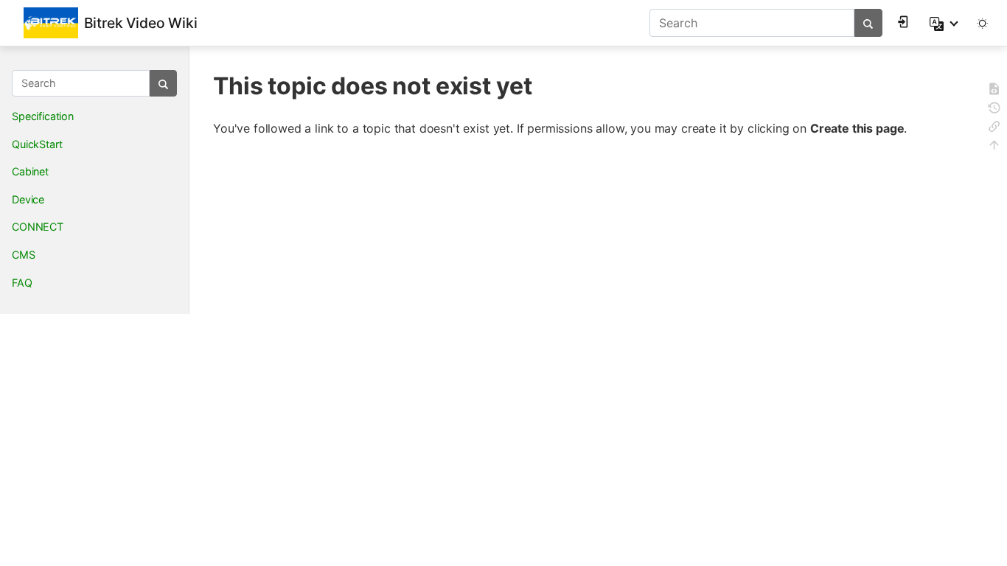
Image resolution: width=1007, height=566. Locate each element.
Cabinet (30, 171)
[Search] (868, 23)
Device (28, 199)
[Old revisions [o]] (994, 110)
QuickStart (37, 144)
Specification (43, 116)
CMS (23, 254)
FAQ (22, 282)
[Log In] (904, 20)
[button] (945, 23)
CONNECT (37, 226)
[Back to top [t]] (994, 147)
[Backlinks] (994, 128)
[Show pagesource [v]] (994, 91)
